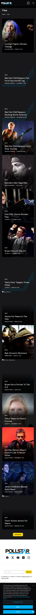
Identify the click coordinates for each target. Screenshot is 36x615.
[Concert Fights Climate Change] (18, 36)
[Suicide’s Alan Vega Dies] (18, 172)
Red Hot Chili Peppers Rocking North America (16, 113)
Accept (18, 612)
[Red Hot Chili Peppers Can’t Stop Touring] (18, 138)
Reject (18, 607)
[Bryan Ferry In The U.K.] (18, 240)
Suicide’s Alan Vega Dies (16, 183)
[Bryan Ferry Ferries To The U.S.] (18, 376)
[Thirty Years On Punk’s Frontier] (18, 410)
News (6, 41)
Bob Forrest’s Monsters (16, 353)
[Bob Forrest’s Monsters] (18, 342)
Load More (18, 534)
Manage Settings (18, 602)
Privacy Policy (25, 576)
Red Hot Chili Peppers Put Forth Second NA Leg (17, 79)
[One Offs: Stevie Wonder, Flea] (18, 206)
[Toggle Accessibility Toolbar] (33, 612)
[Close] (33, 585)
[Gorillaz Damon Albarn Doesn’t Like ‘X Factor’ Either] (18, 444)
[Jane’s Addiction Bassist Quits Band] (18, 478)
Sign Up (29, 572)
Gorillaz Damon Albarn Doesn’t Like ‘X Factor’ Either (15, 453)
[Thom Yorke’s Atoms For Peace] (18, 512)
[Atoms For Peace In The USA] (18, 308)
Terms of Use (5, 578)
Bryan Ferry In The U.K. (15, 251)
